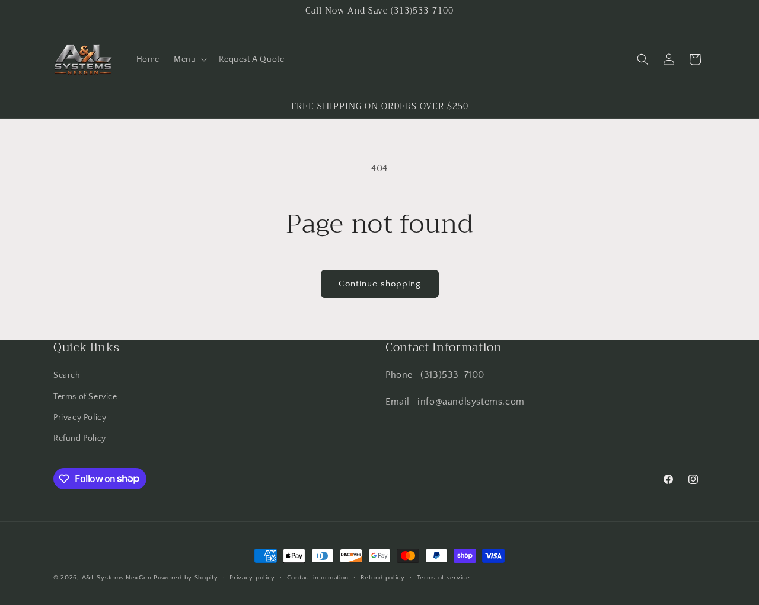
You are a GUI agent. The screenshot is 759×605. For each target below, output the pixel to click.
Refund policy (383, 577)
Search (67, 375)
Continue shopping (380, 284)
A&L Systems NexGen (117, 577)
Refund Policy (79, 437)
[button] (189, 59)
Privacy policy (252, 577)
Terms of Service (85, 396)
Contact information (318, 577)
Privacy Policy (79, 417)
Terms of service (443, 577)
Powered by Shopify (186, 577)
